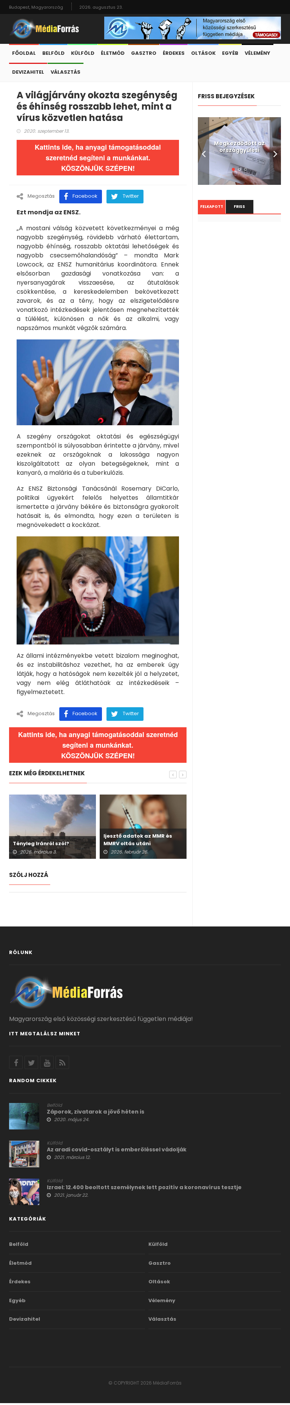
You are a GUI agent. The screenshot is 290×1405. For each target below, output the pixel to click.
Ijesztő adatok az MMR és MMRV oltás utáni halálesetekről (137, 843)
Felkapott (211, 206)
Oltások (203, 53)
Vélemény (257, 53)
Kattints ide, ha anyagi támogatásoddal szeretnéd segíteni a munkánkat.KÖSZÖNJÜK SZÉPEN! (98, 157)
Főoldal (24, 53)
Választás (65, 72)
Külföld (82, 53)
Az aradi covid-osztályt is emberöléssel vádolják (117, 1149)
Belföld (53, 53)
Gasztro (143, 53)
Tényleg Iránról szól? (41, 843)
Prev (203, 151)
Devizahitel (28, 72)
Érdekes (174, 53)
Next (275, 151)
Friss (239, 206)
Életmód (113, 53)
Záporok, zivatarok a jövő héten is (95, 1111)
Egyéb (230, 53)
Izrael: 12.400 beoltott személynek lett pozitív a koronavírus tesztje (144, 1187)
